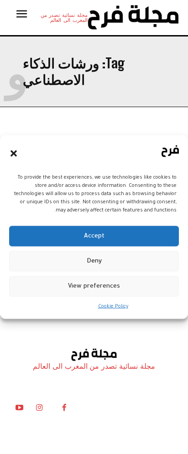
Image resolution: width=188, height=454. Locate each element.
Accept (94, 235)
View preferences (94, 286)
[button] (13, 153)
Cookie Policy (113, 307)
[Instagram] (39, 410)
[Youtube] (19, 410)
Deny (94, 261)
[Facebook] (64, 410)
